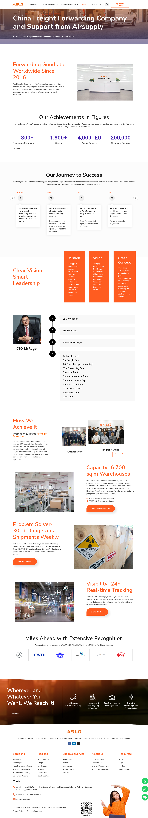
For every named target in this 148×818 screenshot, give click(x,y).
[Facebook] (69, 743)
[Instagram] (78, 743)
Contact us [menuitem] (96, 4)
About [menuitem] (84, 4)
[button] (107, 4)
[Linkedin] (74, 743)
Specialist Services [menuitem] (69, 4)
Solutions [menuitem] (33, 4)
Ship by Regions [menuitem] (49, 4)
